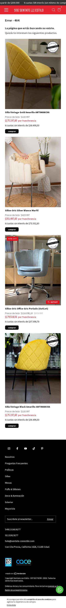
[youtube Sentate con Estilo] (25, 448)
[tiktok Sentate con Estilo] (33, 448)
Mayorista (10, 508)
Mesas (8, 482)
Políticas (9, 469)
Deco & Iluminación (14, 495)
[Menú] (7, 10)
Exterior (9, 502)
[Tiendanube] (15, 573)
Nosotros (10, 456)
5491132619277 (12, 529)
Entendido (11, 605)
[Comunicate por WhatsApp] (59, 590)
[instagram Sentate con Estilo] (9, 448)
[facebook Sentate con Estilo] (17, 448)
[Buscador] (53, 10)
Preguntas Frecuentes (16, 463)
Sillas (7, 476)
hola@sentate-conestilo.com (19, 541)
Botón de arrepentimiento (16, 590)
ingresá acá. (53, 586)
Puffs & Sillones (13, 489)
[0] (58, 10)
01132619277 (11, 535)
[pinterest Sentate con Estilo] (42, 448)
